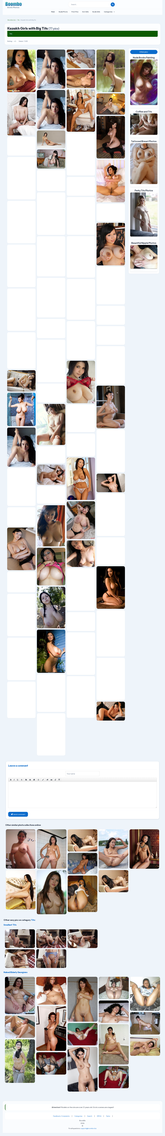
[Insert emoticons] (38, 779)
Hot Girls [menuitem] (85, 12)
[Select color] (43, 779)
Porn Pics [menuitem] (75, 12)
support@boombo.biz (88, 1128)
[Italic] (14, 779)
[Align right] (34, 779)
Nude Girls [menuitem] (96, 12)
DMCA (99, 1116)
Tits (11, 33)
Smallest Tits (10, 924)
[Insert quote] (51, 779)
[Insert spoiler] (59, 779)
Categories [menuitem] (108, 12)
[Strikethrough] (22, 779)
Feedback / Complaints (61, 1116)
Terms (108, 1116)
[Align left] (26, 779)
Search (89, 1116)
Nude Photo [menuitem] (63, 12)
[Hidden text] (47, 779)
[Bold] (11, 779)
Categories (78, 1116)
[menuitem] (53, 12)
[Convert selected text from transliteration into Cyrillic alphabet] (55, 779)
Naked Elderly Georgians (15, 972)
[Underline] (18, 779)
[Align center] (30, 779)
